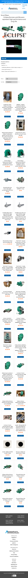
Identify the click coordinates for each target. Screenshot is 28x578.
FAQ (14, 552)
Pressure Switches (14, 541)
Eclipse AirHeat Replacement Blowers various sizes (20, 402)
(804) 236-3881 (8, 517)
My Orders (14, 562)
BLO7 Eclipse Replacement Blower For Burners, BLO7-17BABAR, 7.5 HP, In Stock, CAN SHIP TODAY (20, 163)
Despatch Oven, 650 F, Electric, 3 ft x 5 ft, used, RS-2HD (20, 134)
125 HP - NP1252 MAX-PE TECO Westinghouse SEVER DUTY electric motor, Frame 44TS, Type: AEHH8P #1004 (20, 428)
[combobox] (14, 12)
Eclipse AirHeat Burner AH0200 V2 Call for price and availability (7, 402)
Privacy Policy (14, 554)
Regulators (14, 537)
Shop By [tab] (4, 58)
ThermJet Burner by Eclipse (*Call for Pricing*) (20, 500)
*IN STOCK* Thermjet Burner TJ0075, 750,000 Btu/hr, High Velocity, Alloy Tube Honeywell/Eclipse (20, 294)
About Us (14, 549)
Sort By (2, 82)
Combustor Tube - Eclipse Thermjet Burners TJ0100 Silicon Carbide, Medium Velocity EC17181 (7, 107)
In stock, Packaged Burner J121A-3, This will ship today (7, 293)
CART (23, 8)
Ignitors (14, 542)
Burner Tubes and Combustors (9, 71)
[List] (15, 76)
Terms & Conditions (14, 556)
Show (2, 78)
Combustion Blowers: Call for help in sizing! (12, 67)
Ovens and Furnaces (7, 69)
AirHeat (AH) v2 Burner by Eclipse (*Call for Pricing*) (7, 500)
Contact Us (14, 568)
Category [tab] (3, 63)
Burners (4, 65)
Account (14, 560)
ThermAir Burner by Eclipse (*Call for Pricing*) (20, 476)
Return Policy (14, 566)
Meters (14, 539)
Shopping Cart (14, 564)
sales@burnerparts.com (20, 517)
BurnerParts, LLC (13, 573)
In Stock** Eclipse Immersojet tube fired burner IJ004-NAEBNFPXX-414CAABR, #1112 (20, 321)
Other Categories (14, 544)
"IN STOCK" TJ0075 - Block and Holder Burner (7, 346)
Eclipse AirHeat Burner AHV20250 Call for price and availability (7, 476)
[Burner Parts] (13, 8)
